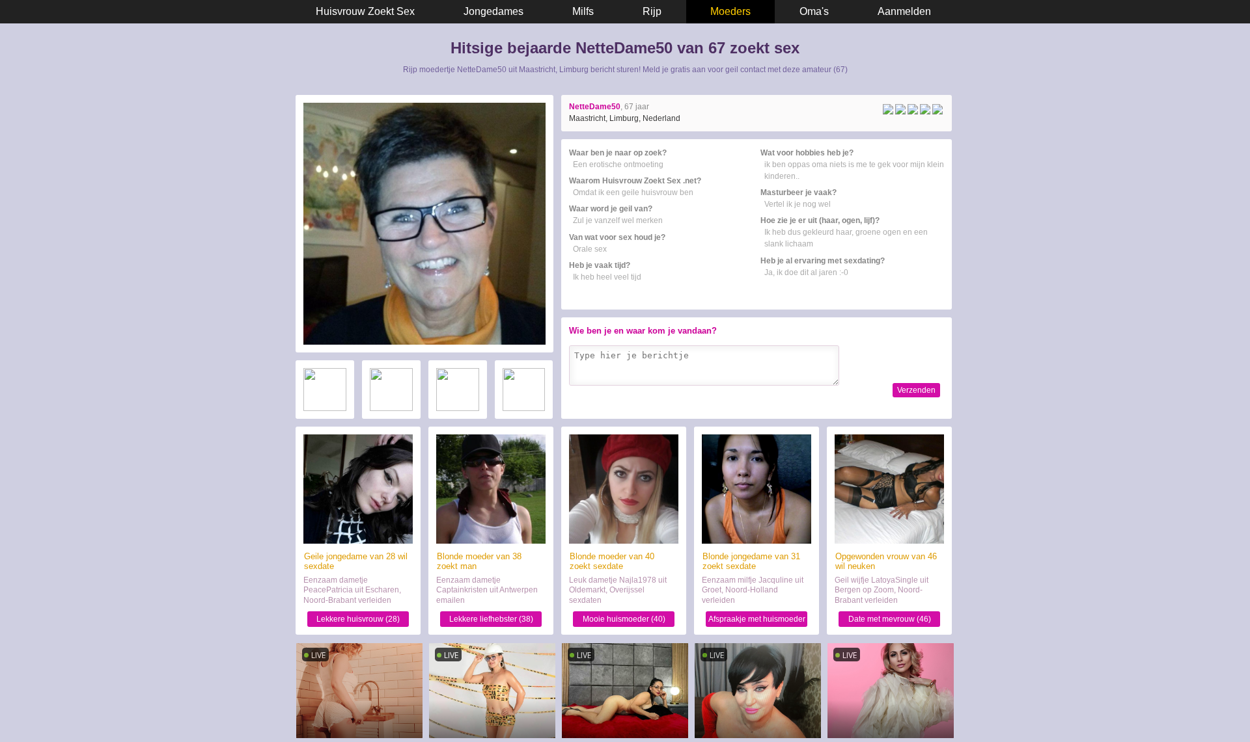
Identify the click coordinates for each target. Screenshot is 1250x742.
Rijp (652, 11)
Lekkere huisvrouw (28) (358, 619)
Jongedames (493, 11)
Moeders (730, 11)
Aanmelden (904, 11)
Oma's (814, 11)
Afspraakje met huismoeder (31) (756, 621)
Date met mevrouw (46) (889, 619)
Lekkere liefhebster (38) (491, 619)
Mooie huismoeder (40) (624, 619)
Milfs (583, 11)
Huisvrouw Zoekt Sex (365, 11)
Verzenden (916, 390)
